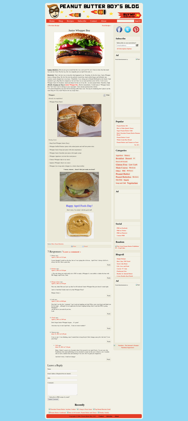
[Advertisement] (127, 206)
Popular (120, 121)
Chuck (53, 318)
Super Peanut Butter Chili (124, 131)
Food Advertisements (121, 59)
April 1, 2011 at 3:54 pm (58, 283)
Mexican (132, 167)
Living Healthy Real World (125, 276)
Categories (121, 150)
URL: (49, 378)
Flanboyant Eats (122, 271)
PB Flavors (130, 171)
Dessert (128, 158)
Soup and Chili (121, 183)
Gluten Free (121, 164)
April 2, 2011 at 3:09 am (58, 319)
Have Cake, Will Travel (123, 261)
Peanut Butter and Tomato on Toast (127, 142)
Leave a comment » (72, 251)
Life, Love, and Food (123, 266)
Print (107, 95)
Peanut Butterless (59, 244)
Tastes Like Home (122, 264)
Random (120, 241)
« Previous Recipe (53, 25)
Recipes (70, 21)
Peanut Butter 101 (122, 126)
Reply (109, 265)
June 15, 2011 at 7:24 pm (62, 347)
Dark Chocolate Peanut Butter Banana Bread (128, 134)
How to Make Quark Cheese (125, 128)
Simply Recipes (121, 259)
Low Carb (133, 164)
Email (86, 246)
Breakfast (120, 158)
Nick (56, 345)
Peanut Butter (123, 174)
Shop (61, 21)
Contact (93, 21)
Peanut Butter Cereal (123, 137)
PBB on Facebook (122, 228)
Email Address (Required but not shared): (59, 374)
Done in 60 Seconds (121, 162)
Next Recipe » (106, 25)
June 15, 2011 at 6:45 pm (58, 334)
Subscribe (82, 21)
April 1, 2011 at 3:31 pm (58, 257)
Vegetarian (132, 183)
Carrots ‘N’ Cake (122, 269)
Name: (49, 369)
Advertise (109, 416)
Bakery (127, 155)
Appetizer (119, 155)
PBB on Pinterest (122, 233)
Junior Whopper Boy (79, 30)
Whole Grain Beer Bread (124, 140)
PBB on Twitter (121, 230)
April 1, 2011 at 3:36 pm (58, 270)
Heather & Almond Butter (125, 274)
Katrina (53, 269)
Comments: (50, 383)
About (103, 21)
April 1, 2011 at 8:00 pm (58, 301)
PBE (124, 171)
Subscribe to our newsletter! (126, 43)
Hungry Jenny (55, 282)
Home (52, 21)
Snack (126, 180)
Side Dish (119, 180)
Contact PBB (121, 235)
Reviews (136, 177)
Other (52, 244)
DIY (134, 158)
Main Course (122, 167)
